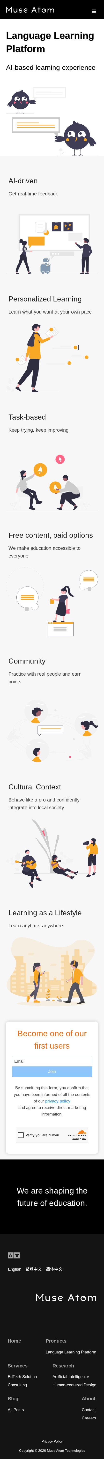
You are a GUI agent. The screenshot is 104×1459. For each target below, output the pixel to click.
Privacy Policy (52, 1441)
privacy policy (57, 1101)
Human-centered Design (74, 1385)
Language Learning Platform (71, 1352)
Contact (89, 1410)
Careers (89, 1418)
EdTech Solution (22, 1376)
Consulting (17, 1385)
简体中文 (54, 1269)
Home (14, 1341)
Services (18, 1365)
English (14, 1269)
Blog (13, 1398)
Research (63, 1365)
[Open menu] (93, 10)
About (89, 1398)
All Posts (16, 1410)
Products (56, 1341)
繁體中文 (33, 1269)
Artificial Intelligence (70, 1376)
